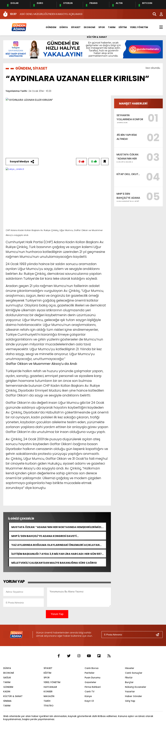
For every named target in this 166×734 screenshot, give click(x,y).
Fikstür (129, 677)
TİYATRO (48, 705)
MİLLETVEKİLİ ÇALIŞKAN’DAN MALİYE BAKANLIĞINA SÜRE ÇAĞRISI (54, 562)
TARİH (47, 701)
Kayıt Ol (89, 701)
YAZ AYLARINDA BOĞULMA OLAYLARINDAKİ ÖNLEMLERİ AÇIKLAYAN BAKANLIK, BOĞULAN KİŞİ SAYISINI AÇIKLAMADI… (55, 544)
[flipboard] (98, 656)
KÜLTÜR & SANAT (97, 37)
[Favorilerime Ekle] (104, 161)
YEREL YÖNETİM (139, 27)
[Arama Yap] (153, 14)
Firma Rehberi (93, 687)
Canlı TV (90, 691)
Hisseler (129, 668)
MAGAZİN (49, 696)
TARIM (111, 27)
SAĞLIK (7, 677)
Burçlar (129, 682)
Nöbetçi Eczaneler (135, 687)
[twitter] (68, 656)
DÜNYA (63, 27)
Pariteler (90, 672)
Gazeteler (90, 682)
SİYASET (76, 27)
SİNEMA (7, 701)
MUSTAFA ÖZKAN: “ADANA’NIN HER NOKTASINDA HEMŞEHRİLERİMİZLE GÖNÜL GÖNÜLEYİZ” (57, 526)
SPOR (101, 27)
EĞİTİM (123, 27)
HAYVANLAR (50, 687)
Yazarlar (130, 691)
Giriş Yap (130, 701)
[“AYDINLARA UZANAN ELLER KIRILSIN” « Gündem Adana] (18, 27)
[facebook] (58, 656)
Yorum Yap (57, 614)
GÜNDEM (51, 27)
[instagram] (78, 656)
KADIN (6, 691)
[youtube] (88, 656)
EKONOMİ (89, 27)
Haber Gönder (133, 696)
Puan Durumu (92, 677)
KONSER (48, 691)
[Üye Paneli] (159, 14)
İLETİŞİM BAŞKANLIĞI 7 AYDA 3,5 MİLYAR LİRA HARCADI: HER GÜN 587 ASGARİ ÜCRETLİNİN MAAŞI (56, 553)
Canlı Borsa (91, 668)
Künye (88, 696)
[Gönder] (159, 634)
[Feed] (109, 656)
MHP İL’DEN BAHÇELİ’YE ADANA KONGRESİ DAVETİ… (45, 535)
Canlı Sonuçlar (133, 672)
